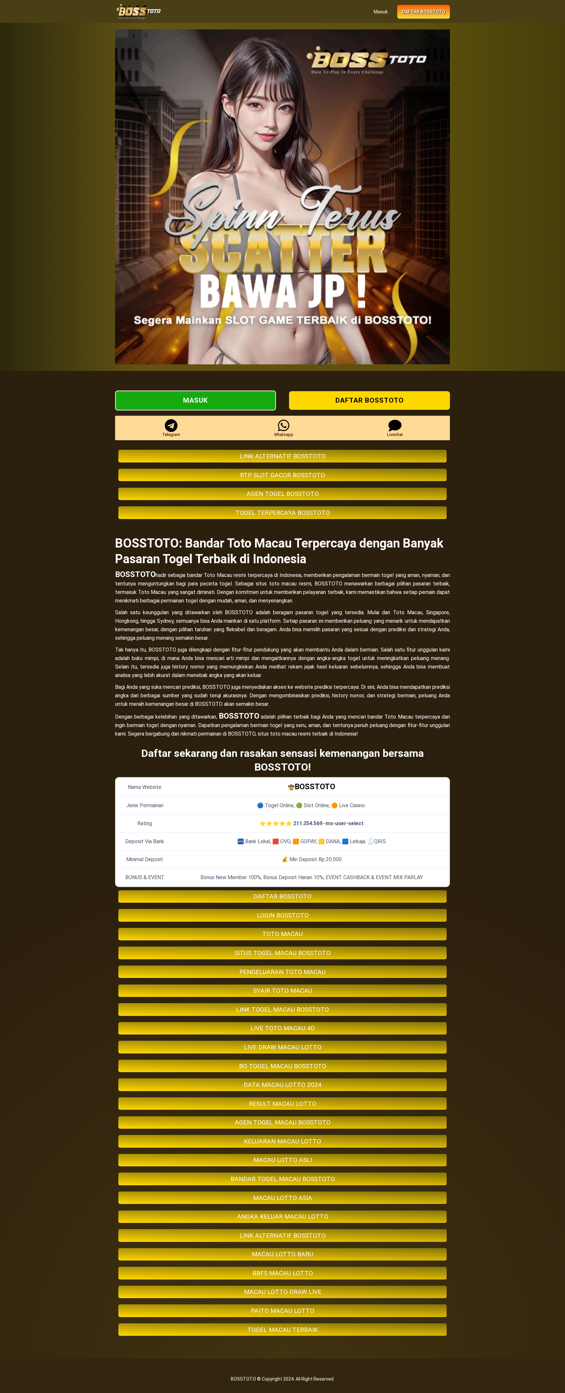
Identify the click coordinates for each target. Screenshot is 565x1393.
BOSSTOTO (135, 574)
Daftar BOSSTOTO (423, 11)
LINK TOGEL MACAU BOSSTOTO (282, 1009)
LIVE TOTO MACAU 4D (282, 1028)
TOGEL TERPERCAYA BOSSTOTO (282, 512)
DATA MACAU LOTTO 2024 (282, 1084)
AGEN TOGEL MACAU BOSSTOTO (283, 1122)
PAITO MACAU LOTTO (282, 1311)
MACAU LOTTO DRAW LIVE (282, 1292)
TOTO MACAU (282, 934)
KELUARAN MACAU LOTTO (282, 1141)
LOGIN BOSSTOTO (283, 915)
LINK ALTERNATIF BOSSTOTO (283, 456)
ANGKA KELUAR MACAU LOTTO (282, 1216)
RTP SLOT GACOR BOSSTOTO (282, 475)
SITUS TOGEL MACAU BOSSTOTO (282, 953)
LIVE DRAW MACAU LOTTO (282, 1047)
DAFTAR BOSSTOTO (282, 896)
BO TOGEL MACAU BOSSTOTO (282, 1066)
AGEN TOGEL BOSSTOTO (283, 493)
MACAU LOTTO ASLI (282, 1160)
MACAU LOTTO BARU (282, 1254)
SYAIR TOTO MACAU (282, 990)
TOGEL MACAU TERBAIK (282, 1329)
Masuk (381, 11)
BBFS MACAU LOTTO (282, 1273)
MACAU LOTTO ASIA (282, 1198)
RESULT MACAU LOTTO (282, 1103)
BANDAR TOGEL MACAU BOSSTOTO (283, 1179)
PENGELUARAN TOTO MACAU (282, 972)
